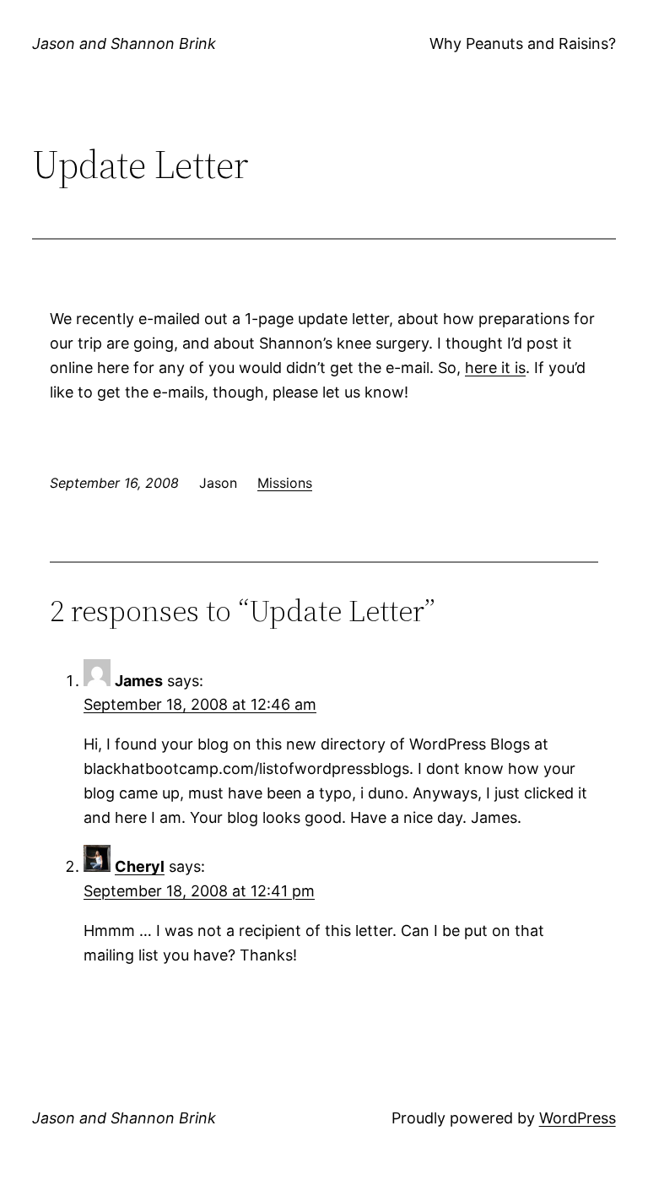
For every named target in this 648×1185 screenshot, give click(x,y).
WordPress (577, 1118)
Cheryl (140, 866)
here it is (495, 367)
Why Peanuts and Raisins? (522, 43)
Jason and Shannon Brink (124, 43)
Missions (284, 482)
